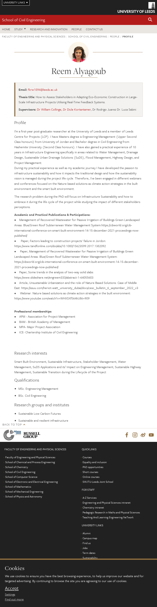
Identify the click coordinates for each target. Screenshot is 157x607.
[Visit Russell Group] (32, 435)
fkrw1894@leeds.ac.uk (42, 89)
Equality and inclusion (95, 462)
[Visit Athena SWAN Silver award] (13, 435)
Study (18, 29)
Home (6, 29)
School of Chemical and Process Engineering (30, 462)
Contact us (94, 29)
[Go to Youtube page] (151, 435)
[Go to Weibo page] (143, 435)
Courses (87, 457)
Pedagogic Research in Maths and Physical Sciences (111, 512)
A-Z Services (89, 498)
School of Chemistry (16, 467)
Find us (87, 543)
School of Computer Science (21, 477)
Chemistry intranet (93, 507)
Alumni (87, 533)
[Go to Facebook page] (126, 435)
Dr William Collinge (49, 109)
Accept (12, 588)
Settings (10, 594)
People (77, 29)
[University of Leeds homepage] (136, 7)
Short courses (90, 472)
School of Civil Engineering (23, 19)
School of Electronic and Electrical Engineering (31, 482)
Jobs (84, 548)
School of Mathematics (18, 487)
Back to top (12, 424)
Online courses (91, 477)
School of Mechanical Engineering (24, 491)
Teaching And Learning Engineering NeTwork (107, 517)
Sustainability (90, 558)
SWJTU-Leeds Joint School (98, 482)
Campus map (90, 538)
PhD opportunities (93, 467)
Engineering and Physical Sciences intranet (107, 503)
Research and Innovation (48, 29)
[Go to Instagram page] (134, 435)
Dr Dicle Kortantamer (77, 109)
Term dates (88, 553)
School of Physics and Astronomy (23, 496)
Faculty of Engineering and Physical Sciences (33, 36)
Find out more (14, 599)
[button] (150, 20)
